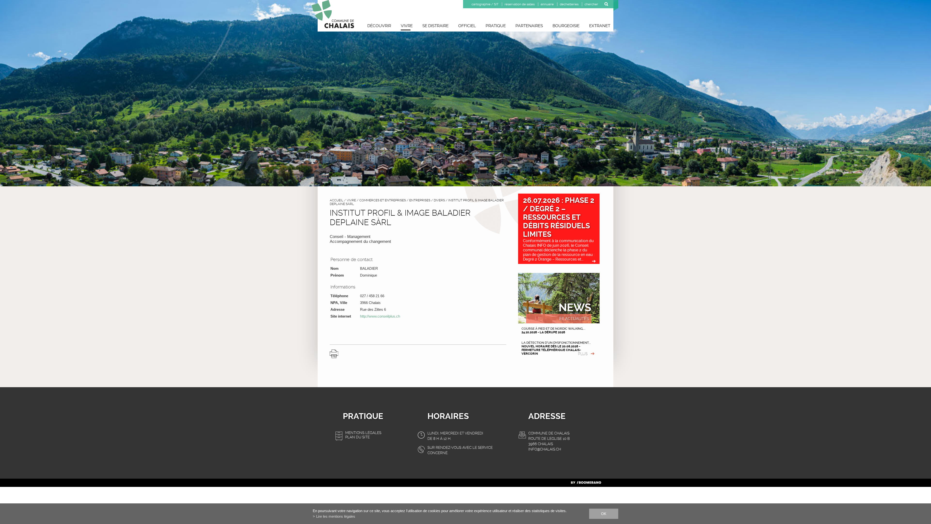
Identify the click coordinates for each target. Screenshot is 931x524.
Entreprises (419, 200)
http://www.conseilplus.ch (380, 316)
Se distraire (435, 25)
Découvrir (379, 25)
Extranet (599, 25)
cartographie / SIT (485, 4)
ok (603, 513)
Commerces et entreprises (382, 200)
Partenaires (529, 25)
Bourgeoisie (566, 25)
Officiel (467, 25)
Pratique (496, 25)
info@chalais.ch (544, 449)
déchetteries (569, 4)
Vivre (407, 25)
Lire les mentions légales (335, 516)
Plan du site (357, 437)
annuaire (547, 4)
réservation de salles (520, 4)
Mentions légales (363, 433)
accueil (336, 200)
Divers (439, 200)
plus (583, 354)
